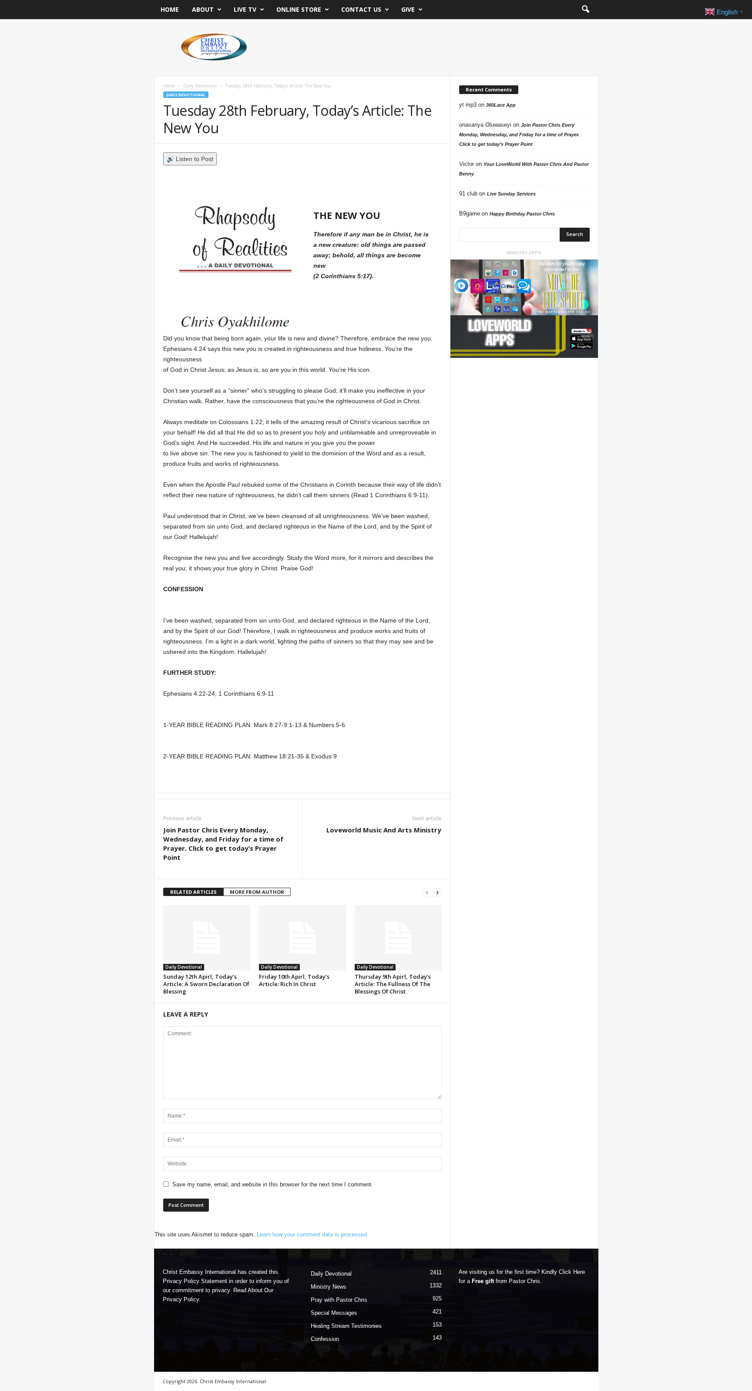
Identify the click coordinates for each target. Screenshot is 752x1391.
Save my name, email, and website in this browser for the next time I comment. (272, 1184)
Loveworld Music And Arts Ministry (383, 829)
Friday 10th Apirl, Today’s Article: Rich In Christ (294, 980)
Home (170, 9)
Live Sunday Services (511, 193)
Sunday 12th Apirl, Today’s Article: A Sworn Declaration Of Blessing (206, 984)
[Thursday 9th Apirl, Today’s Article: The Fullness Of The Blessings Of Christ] (398, 937)
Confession (325, 1339)
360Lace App (501, 105)
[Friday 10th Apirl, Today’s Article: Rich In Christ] (302, 937)
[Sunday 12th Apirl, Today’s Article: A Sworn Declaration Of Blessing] (206, 937)
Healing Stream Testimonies (346, 1326)
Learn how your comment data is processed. (313, 1234)
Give (408, 9)
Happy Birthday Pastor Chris (522, 213)
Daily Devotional (200, 86)
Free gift (483, 1281)
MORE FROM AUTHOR (257, 892)
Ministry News (328, 1286)
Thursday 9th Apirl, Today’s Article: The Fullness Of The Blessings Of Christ (393, 984)
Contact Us (361, 9)
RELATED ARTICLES (193, 892)
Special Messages (334, 1313)
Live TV (245, 9)
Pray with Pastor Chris (339, 1300)
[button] (585, 9)
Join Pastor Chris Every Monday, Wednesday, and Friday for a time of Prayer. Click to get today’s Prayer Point (223, 843)
